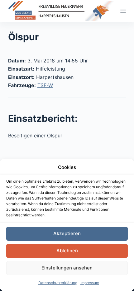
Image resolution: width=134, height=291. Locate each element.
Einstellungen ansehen (67, 268)
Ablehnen (67, 251)
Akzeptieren (67, 233)
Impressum (89, 282)
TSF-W (45, 85)
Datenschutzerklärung (57, 282)
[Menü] (123, 11)
